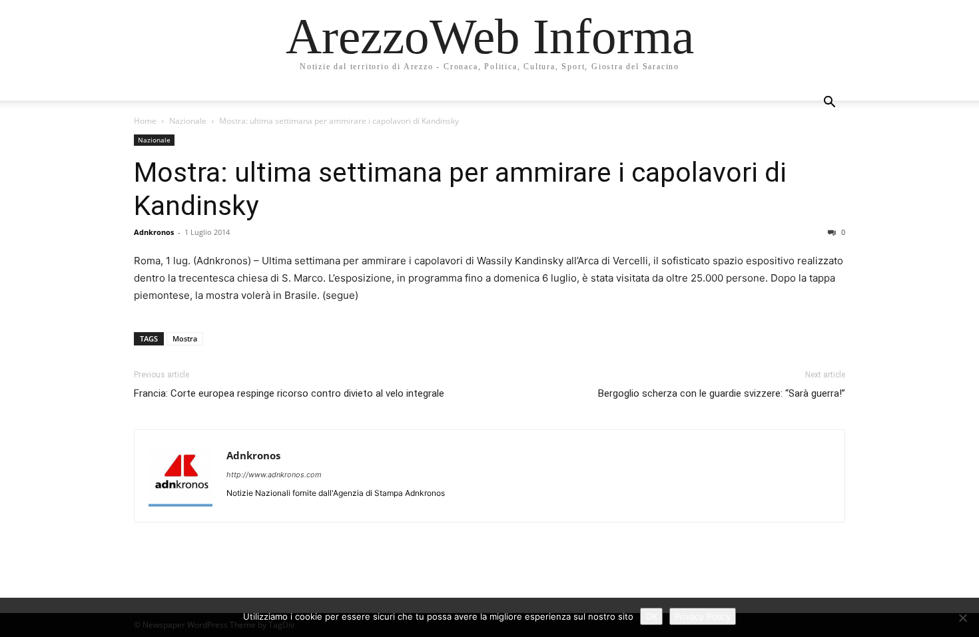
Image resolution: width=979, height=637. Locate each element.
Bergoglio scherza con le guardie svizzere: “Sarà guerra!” (721, 393)
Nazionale (187, 120)
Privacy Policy (703, 616)
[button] (829, 103)
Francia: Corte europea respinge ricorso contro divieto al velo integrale (289, 393)
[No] (962, 617)
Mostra (184, 338)
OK (651, 616)
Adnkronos (154, 232)
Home (145, 120)
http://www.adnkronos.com (274, 474)
